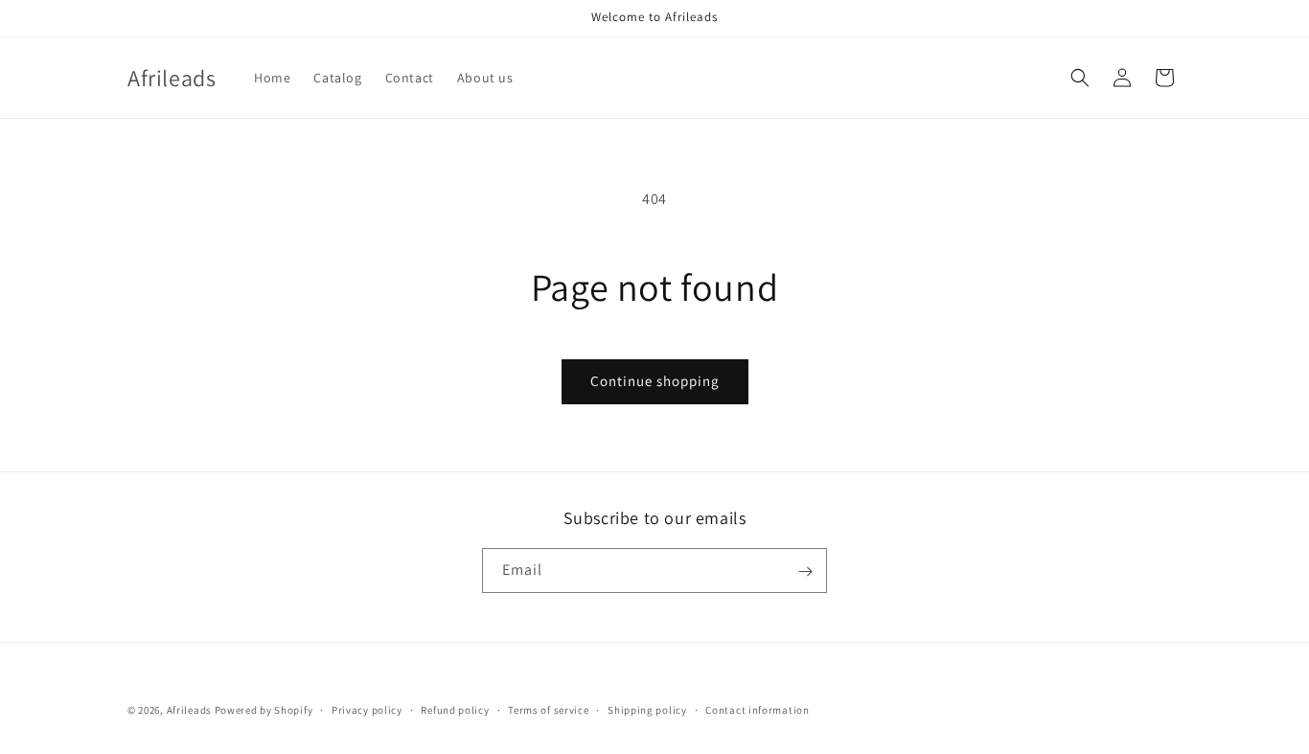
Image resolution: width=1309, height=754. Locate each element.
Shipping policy (647, 709)
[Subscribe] (805, 571)
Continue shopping (655, 381)
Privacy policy (367, 709)
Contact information (757, 709)
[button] (1080, 78)
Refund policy (455, 709)
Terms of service (548, 709)
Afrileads (189, 710)
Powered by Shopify (264, 710)
